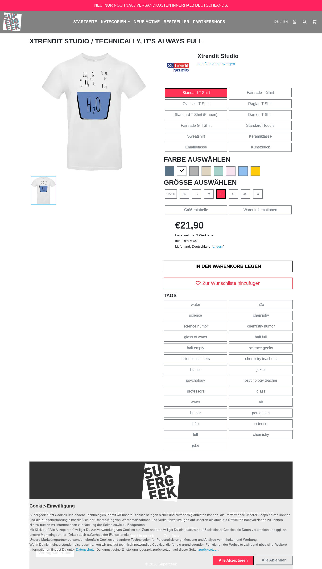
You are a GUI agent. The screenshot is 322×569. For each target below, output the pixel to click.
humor (195, 370)
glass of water (195, 337)
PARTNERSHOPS (209, 22)
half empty (195, 348)
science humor (195, 326)
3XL (258, 193)
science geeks (261, 348)
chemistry (261, 315)
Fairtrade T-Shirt (260, 92)
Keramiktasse (260, 136)
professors (195, 391)
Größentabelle (196, 210)
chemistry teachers (261, 359)
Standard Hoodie (260, 125)
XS (184, 193)
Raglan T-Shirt (260, 104)
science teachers (196, 359)
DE (276, 22)
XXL (245, 193)
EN (285, 22)
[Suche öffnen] (304, 22)
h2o (261, 305)
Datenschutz (85, 549)
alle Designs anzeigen (216, 64)
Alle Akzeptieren (233, 560)
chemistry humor (261, 326)
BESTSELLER (176, 22)
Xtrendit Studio (60, 41)
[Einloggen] (294, 22)
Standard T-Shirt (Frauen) (196, 115)
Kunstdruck (260, 147)
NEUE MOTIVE (147, 22)
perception (261, 413)
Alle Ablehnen (274, 560)
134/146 (170, 193)
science (195, 315)
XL (233, 193)
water (195, 305)
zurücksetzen (208, 549)
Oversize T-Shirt (196, 104)
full (195, 435)
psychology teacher (261, 380)
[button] (314, 22)
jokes (260, 370)
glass (260, 391)
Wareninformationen (260, 210)
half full (261, 337)
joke (195, 445)
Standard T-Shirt (196, 93)
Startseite (85, 22)
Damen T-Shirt (260, 115)
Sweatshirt (196, 136)
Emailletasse (196, 147)
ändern (218, 246)
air (261, 402)
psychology (195, 380)
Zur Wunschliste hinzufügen (231, 283)
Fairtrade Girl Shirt (196, 125)
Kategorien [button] (114, 22)
